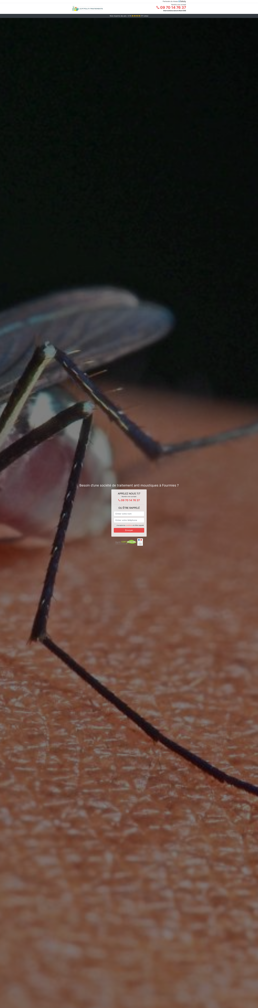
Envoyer (129, 530)
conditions (129, 525)
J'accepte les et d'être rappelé (130, 525)
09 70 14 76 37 (172, 7)
